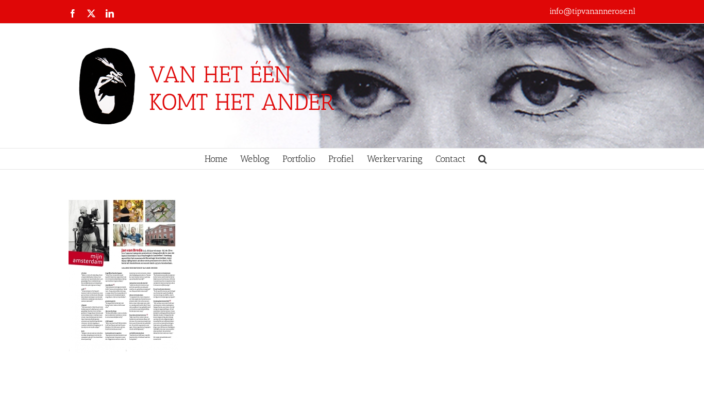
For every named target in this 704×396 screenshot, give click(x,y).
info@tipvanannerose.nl (592, 11)
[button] (482, 158)
